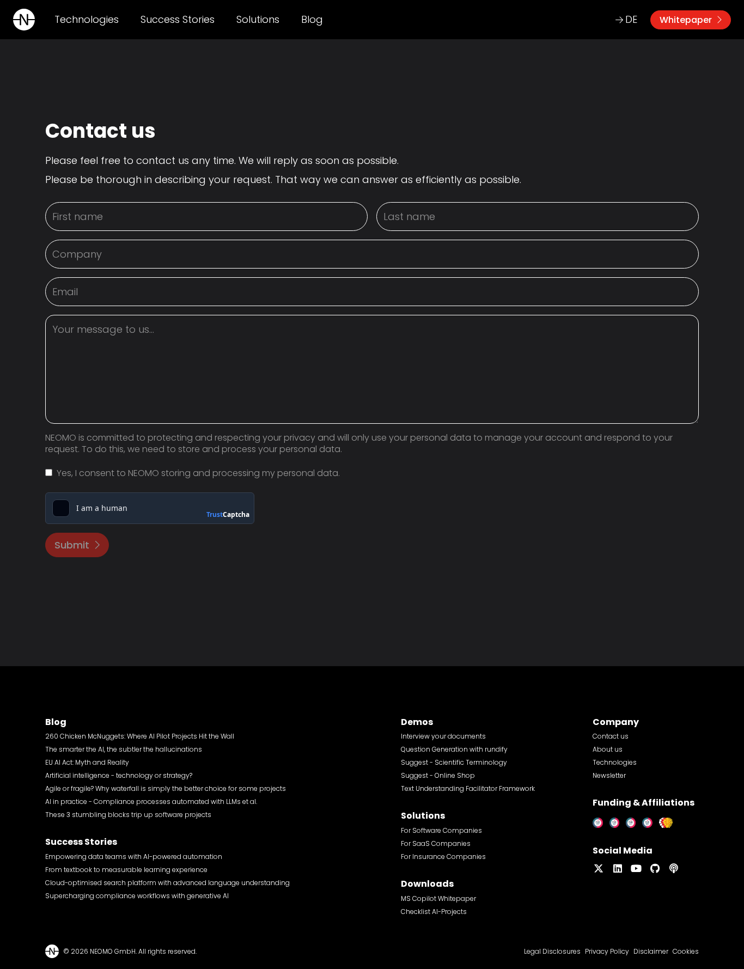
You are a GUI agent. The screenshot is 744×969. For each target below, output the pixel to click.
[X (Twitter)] (599, 868)
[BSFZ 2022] (617, 820)
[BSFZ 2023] (634, 820)
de (631, 19)
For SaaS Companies (436, 843)
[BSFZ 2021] (601, 820)
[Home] (24, 19)
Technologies (86, 19)
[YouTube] (636, 868)
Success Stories (178, 19)
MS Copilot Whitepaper (438, 898)
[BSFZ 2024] (650, 820)
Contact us (611, 736)
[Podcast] (674, 868)
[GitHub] (655, 868)
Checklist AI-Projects (434, 911)
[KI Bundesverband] (669, 820)
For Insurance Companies (443, 856)
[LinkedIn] (618, 868)
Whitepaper (686, 20)
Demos (417, 722)
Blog (312, 19)
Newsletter (609, 775)
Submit (71, 545)
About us (608, 749)
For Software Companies (441, 830)
